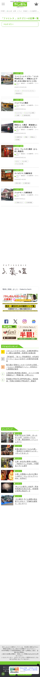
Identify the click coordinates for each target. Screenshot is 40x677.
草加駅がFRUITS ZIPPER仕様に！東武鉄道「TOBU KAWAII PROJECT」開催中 (22, 380)
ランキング (36, 4)
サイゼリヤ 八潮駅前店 (23, 173)
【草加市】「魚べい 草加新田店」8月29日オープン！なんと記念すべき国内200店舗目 (22, 359)
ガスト (18, 161)
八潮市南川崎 (26, 115)
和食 (26, 137)
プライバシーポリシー (24, 674)
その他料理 (33, 11)
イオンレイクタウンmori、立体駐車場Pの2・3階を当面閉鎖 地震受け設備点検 (22, 352)
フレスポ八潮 (19, 164)
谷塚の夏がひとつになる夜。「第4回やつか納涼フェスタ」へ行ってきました (26, 451)
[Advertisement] (20, 49)
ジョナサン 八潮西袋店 (23, 192)
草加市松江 (19, 93)
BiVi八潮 (18, 183)
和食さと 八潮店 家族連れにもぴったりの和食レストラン (25, 126)
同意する (12, 674)
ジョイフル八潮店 (21, 103)
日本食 (18, 139)
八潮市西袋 (29, 202)
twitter (15, 321)
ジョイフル (19, 113)
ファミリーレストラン (28, 91)
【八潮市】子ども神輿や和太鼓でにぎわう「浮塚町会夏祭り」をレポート (26, 501)
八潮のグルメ (19, 202)
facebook (6, 321)
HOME (3, 11)
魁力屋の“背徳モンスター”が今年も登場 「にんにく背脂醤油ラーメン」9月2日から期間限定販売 (22, 367)
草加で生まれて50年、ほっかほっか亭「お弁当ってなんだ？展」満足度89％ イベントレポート (26, 438)
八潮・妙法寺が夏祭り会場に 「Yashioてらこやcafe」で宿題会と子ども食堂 (27, 463)
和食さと (33, 137)
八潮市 (18, 115)
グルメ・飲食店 (23, 11)
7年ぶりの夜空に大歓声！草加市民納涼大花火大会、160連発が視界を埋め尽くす (26, 489)
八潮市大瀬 (26, 183)
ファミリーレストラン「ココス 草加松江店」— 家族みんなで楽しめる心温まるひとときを (26, 78)
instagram (25, 321)
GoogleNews (34, 321)
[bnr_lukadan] (14, 284)
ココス (18, 91)
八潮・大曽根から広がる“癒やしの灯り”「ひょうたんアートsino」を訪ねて (26, 476)
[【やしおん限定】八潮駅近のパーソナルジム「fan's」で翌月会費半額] (20, 340)
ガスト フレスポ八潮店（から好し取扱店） (25, 150)
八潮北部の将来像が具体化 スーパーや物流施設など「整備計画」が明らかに (22, 374)
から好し (25, 161)
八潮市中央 (19, 137)
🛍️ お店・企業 (11, 11)
